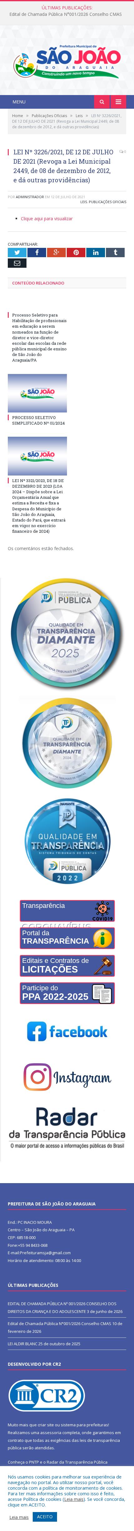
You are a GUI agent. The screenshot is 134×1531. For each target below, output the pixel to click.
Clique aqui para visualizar (47, 218)
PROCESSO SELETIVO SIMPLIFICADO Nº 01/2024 (38, 420)
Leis (83, 201)
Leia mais (74, 1499)
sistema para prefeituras (84, 1425)
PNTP (34, 1462)
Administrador (30, 196)
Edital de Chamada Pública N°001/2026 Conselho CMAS (65, 14)
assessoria (50, 1432)
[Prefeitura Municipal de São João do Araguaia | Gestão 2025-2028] (67, 61)
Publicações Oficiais (107, 201)
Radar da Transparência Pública (77, 1462)
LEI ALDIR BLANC (22, 1343)
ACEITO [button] (45, 1517)
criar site (46, 1425)
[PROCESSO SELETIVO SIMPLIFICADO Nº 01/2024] (37, 393)
